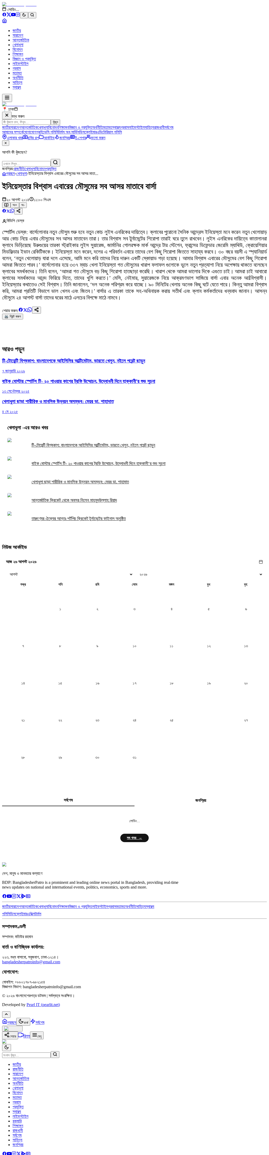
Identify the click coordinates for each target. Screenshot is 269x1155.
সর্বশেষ (168, 127)
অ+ (15, 205)
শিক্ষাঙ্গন (18, 54)
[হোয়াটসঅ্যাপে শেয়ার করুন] (12, 211)
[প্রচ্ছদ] (4, 21)
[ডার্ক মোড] (24, 15)
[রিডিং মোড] (6, 205)
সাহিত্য (17, 82)
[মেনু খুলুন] (7, 98)
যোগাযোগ (29, 132)
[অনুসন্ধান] (55, 1054)
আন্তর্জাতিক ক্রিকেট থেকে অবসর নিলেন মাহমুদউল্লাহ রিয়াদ (74, 500)
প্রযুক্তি (50, 169)
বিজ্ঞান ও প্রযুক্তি (24, 59)
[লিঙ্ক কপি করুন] (36, 310)
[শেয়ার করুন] (18, 211)
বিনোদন (18, 49)
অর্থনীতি (18, 78)
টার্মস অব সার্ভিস (68, 132)
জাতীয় (17, 30)
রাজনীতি (19, 169)
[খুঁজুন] (55, 163)
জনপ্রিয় (200, 800)
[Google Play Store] (23, 897)
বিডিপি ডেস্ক (15, 220)
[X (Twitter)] (9, 15)
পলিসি (6, 914)
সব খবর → (134, 838)
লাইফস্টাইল (20, 63)
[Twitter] (18, 897)
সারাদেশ (18, 35)
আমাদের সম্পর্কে (12, 132)
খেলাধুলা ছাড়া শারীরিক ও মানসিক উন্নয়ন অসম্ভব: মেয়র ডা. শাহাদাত (80, 481)
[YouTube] (13, 15)
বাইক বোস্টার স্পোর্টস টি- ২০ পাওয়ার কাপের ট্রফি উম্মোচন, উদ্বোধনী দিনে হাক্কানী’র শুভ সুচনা (98, 463)
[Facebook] (4, 15)
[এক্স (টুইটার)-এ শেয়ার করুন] (8, 211)
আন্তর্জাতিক (21, 40)
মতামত (17, 73)
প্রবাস (17, 68)
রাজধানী (159, 127)
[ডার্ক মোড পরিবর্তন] (6, 1047)
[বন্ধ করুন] (7, 115)
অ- (23, 205)
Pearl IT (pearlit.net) (43, 1004)
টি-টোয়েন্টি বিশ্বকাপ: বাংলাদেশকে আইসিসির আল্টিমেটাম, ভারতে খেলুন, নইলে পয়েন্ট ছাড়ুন (93, 445)
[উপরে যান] (6, 1014)
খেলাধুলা (18, 44)
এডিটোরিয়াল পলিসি (109, 132)
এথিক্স (31, 914)
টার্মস (38, 914)
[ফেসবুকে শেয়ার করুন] (4, 211)
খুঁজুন (55, 122)
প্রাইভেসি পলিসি (47, 132)
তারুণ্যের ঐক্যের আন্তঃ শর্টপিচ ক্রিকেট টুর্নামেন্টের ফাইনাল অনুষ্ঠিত (79, 518)
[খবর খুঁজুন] (32, 15)
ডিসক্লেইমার (88, 132)
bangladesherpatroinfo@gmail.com (31, 962)
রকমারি (17, 1121)
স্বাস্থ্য (17, 87)
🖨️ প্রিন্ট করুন (12, 316)
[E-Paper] (28, 897)
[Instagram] (17, 15)
